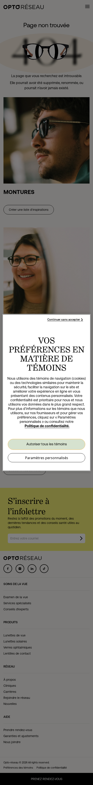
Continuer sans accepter (63, 319)
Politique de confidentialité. (47, 426)
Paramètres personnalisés (46, 457)
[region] (46, 392)
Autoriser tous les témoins (46, 444)
